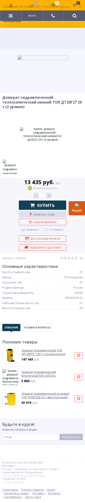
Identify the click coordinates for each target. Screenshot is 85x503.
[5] (76, 258)
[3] (69, 258)
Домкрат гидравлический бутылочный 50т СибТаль (38, 373)
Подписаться (71, 437)
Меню (32, 15)
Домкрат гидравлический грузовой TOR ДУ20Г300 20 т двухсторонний (45, 395)
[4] (72, 258)
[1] (61, 258)
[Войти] (11, 5)
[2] (65, 258)
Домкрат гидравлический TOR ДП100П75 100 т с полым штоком (43, 352)
